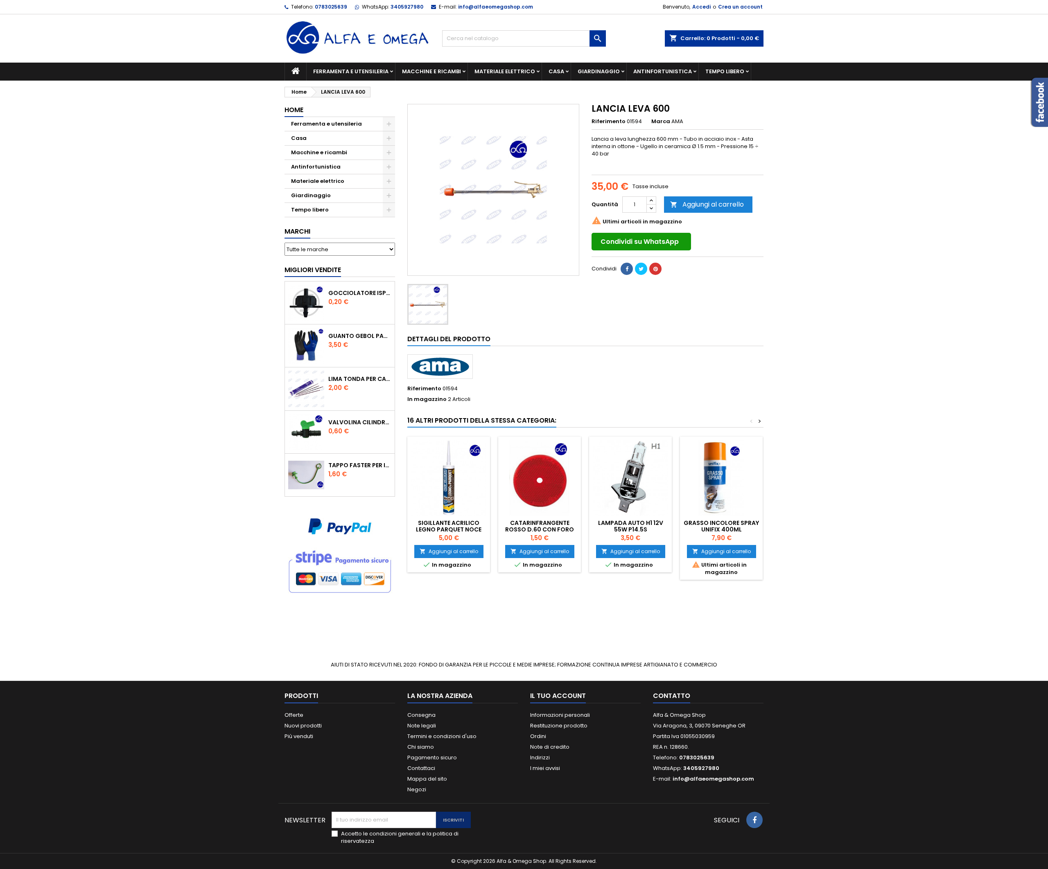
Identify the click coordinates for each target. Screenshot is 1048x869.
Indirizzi (540, 757)
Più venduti (299, 736)
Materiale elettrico (504, 71)
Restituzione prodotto (558, 725)
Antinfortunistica (662, 71)
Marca (660, 121)
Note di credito (549, 747)
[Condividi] (627, 269)
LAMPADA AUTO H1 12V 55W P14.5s (630, 526)
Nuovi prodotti (303, 725)
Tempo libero (724, 71)
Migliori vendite (313, 270)
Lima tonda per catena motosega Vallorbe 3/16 (359, 379)
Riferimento (609, 121)
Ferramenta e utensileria (350, 71)
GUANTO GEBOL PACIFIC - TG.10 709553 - (359, 336)
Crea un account (740, 6)
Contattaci (421, 768)
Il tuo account (558, 695)
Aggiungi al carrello (707, 204)
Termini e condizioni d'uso (442, 736)
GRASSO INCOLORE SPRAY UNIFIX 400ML (721, 526)
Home (294, 110)
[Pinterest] (655, 269)
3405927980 (407, 6)
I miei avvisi (545, 768)
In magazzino (427, 399)
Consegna (421, 715)
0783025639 (331, 6)
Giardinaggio (599, 71)
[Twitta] (641, 269)
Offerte (294, 715)
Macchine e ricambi (431, 71)
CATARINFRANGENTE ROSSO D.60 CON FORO (539, 526)
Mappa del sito (427, 779)
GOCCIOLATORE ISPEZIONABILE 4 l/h (359, 293)
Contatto (671, 695)
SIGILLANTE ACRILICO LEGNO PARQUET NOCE (448, 526)
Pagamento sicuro (432, 757)
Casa (556, 71)
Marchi (297, 231)
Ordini (538, 736)
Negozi (416, 789)
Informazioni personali (560, 715)
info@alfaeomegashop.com (495, 6)
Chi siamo (420, 747)
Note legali (421, 725)
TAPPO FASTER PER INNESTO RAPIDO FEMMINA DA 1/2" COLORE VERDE (359, 465)
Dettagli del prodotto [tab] (448, 339)
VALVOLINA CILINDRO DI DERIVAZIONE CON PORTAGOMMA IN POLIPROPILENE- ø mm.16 (359, 422)
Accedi (701, 6)
